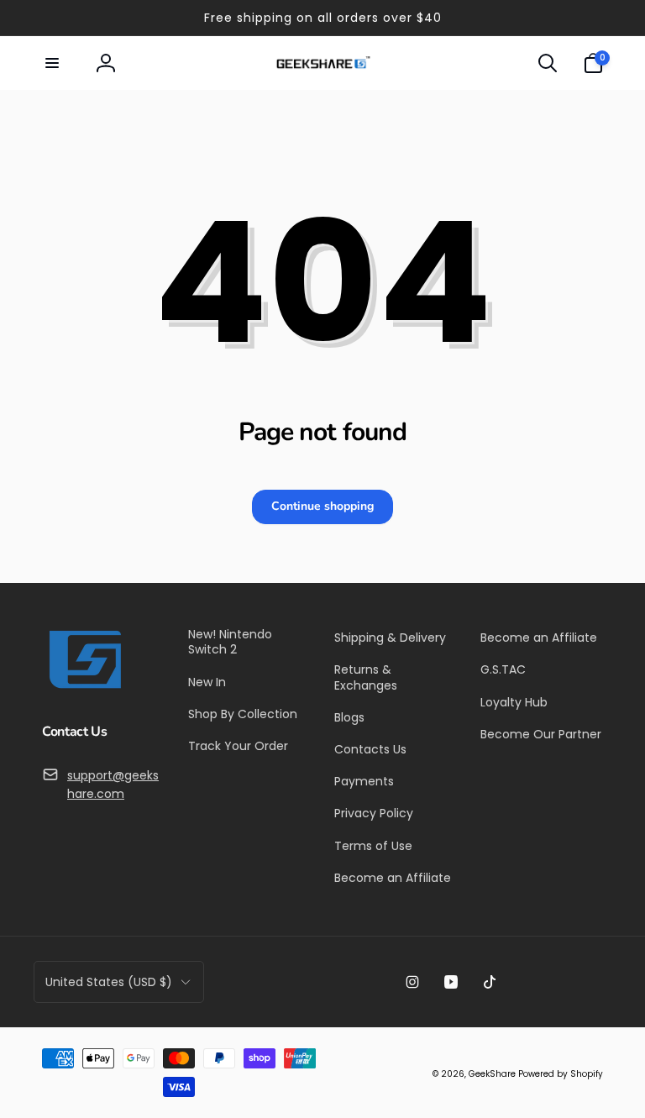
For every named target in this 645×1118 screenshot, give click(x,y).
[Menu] (52, 63)
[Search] (547, 63)
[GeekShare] (84, 687)
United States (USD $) (108, 982)
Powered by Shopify (560, 1074)
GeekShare (492, 1074)
